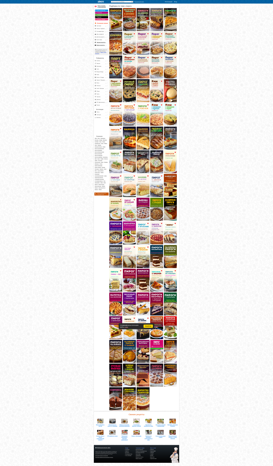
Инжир (104, 146)
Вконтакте (152, 457)
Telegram (152, 452)
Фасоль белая (101, 184)
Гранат (103, 141)
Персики (103, 167)
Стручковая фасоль (99, 181)
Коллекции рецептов (140, 452)
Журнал (99, 17)
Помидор (101, 169)
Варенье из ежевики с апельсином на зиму (148, 437)
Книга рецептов (101, 10)
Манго (102, 162)
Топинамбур (97, 182)
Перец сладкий (98, 167)
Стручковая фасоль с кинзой (136, 425)
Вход (175, 1)
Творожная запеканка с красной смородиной (124, 437)
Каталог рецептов (139, 449)
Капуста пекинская (98, 155)
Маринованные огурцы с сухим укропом (173, 437)
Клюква (102, 158)
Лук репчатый (97, 162)
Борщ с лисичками (136, 436)
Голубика (96, 141)
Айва (96, 138)
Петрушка (97, 169)
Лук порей (100, 160)
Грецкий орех (97, 143)
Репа (96, 170)
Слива (105, 175)
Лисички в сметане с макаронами (161, 425)
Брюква (100, 140)
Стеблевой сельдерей (99, 179)
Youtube (151, 454)
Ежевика (99, 145)
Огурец (100, 163)
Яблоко (100, 189)
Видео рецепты (101, 45)
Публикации (138, 455)
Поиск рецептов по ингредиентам (101, 194)
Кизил (98, 158)
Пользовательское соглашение (101, 455)
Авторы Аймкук (101, 19)
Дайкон (105, 143)
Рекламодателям (128, 454)
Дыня (96, 145)
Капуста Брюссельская (99, 151)
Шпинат (96, 189)
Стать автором (128, 455)
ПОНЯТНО (148, 326)
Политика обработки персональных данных (104, 457)
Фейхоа (103, 186)
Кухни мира (138, 454)
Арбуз (98, 138)
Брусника (97, 140)
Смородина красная (99, 177)
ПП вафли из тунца (112, 436)
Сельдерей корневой (99, 175)
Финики (96, 187)
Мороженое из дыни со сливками (112, 425)
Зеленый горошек (98, 146)
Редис (105, 169)
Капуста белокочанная (99, 148)
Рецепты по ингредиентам (141, 451)
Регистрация (168, 1)
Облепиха (97, 163)
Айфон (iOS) (103, 52)
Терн (104, 181)
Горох (100, 141)
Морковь (106, 162)
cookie (126, 327)
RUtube (151, 455)
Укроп (104, 182)
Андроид (97, 53)
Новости (127, 451)
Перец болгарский (98, 165)
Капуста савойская (98, 157)
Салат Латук (97, 172)
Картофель (105, 157)
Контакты (127, 452)
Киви (96, 158)
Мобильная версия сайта (103, 447)
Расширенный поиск (139, 1)
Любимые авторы (101, 15)
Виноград (105, 140)
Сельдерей (97, 174)
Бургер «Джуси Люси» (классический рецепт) (100, 437)
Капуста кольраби (98, 153)
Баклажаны (103, 138)
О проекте (127, 449)
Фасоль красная (98, 186)
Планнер (99, 12)
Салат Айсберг (100, 170)
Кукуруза (106, 158)
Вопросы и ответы (139, 457)
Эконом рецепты (101, 42)
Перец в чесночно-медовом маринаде (124, 425)
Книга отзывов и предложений (102, 6)
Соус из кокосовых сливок (161, 436)
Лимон (96, 160)
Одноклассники (153, 458)
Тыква (101, 182)
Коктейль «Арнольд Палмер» (172, 425)
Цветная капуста (101, 187)
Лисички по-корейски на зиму (148, 425)
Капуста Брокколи (98, 150)
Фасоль (96, 184)
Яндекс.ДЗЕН (153, 451)
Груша (102, 143)
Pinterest (152, 449)
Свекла (102, 172)
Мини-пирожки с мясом (100, 425)
